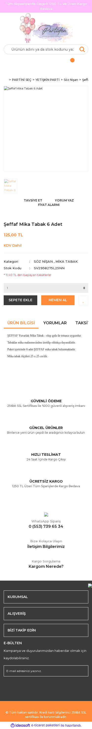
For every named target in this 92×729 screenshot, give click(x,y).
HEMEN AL (58, 300)
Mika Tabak (66, 261)
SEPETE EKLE (20, 300)
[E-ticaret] (45, 725)
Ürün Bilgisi (21, 323)
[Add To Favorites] (83, 300)
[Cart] (67, 62)
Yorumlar (55, 323)
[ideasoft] (20, 725)
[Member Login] (25, 62)
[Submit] (82, 670)
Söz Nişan (43, 261)
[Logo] (46, 28)
